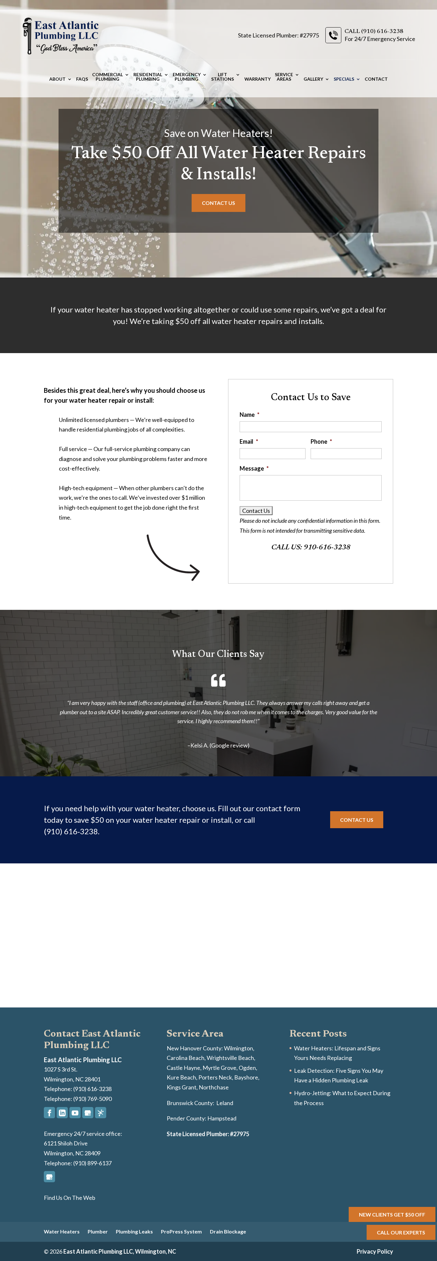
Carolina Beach (185, 1057)
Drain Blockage (228, 1231)
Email (249, 441)
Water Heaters (62, 1231)
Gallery (313, 79)
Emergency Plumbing (187, 77)
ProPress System (181, 1231)
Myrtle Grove (219, 1067)
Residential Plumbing (147, 77)
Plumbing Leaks (134, 1231)
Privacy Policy (375, 1251)
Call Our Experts (401, 1232)
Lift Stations (222, 77)
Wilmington (238, 1048)
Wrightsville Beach (230, 1057)
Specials (344, 79)
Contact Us (218, 203)
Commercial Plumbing (107, 77)
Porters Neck (215, 1077)
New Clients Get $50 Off (392, 1214)
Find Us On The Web (69, 1197)
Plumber (98, 1231)
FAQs (82, 79)
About (57, 79)
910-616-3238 (327, 547)
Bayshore (246, 1077)
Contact (376, 79)
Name (249, 414)
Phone (321, 441)
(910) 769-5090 (92, 1098)
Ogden (247, 1067)
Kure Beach (181, 1077)
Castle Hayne (183, 1067)
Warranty (257, 79)
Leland (224, 1102)
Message (254, 468)
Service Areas (284, 77)
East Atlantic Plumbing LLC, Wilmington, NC (119, 1251)
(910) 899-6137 (92, 1163)
